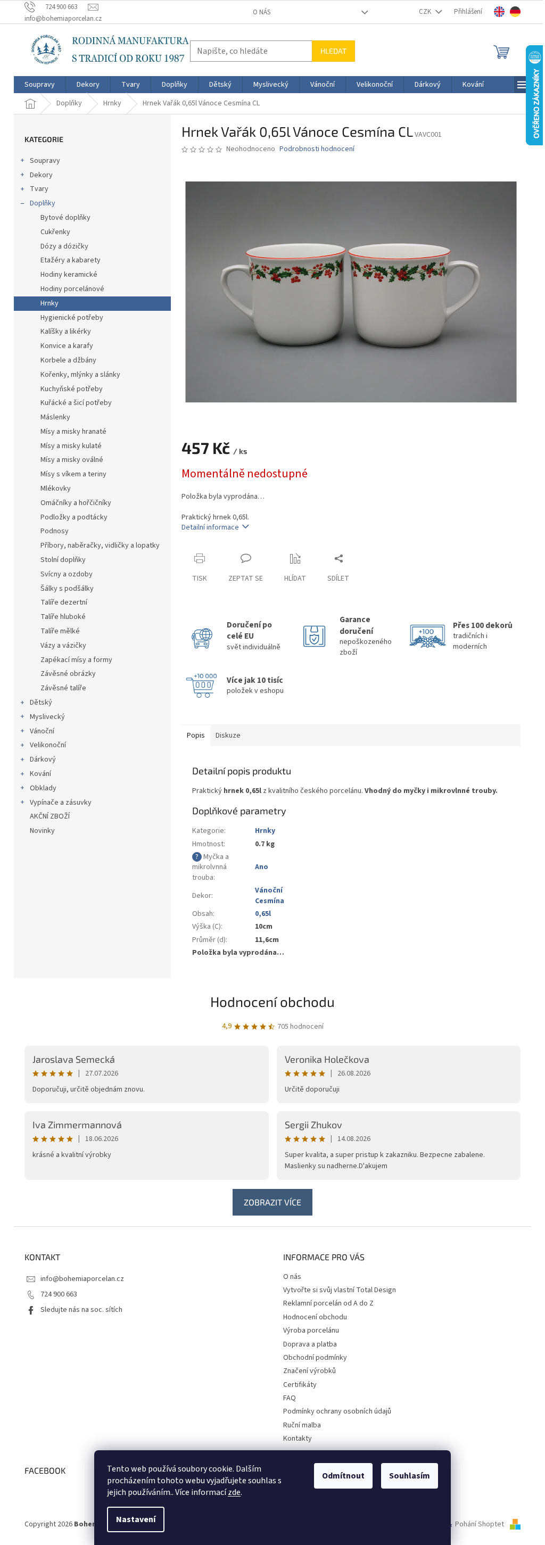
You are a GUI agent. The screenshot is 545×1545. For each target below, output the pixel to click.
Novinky (42, 830)
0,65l (263, 913)
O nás (261, 12)
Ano (261, 867)
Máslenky (55, 417)
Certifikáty (300, 1384)
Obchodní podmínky (315, 1357)
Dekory (41, 175)
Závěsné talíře (63, 688)
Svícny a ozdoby (66, 574)
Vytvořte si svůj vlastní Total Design (339, 1290)
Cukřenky (55, 232)
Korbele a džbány (68, 360)
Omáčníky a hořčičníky (75, 503)
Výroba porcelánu (311, 1330)
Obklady (43, 788)
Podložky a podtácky (74, 517)
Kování (40, 774)
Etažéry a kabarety (70, 260)
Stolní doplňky (63, 560)
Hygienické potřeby (71, 317)
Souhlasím (409, 1476)
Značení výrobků (309, 1371)
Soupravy (45, 160)
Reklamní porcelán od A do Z (328, 1303)
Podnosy (54, 531)
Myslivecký (47, 717)
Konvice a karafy (66, 346)
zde (234, 1492)
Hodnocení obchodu (272, 1001)
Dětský (41, 702)
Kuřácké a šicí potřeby (76, 403)
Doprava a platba (310, 1344)
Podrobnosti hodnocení (316, 149)
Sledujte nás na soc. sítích (81, 1309)
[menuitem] (39, 84)
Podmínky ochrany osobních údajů (337, 1411)
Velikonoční (48, 745)
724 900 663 (58, 1294)
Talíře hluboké (63, 617)
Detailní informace (210, 527)
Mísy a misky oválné (71, 460)
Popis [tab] (196, 735)
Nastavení (135, 1519)
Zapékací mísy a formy (76, 660)
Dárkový (43, 759)
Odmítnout (343, 1476)
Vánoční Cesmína (269, 895)
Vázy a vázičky (63, 645)
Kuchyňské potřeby (71, 389)
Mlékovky (55, 488)
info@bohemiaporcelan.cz (82, 1279)
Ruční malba (302, 1425)
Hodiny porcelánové (72, 289)
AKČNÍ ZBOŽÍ (50, 816)
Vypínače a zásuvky (61, 802)
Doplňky (42, 203)
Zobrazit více (272, 1202)
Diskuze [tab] (228, 735)
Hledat (333, 50)
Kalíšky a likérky (65, 331)
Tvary (39, 189)
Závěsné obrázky (68, 673)
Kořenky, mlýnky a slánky (80, 374)
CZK (426, 11)
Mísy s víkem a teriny (73, 474)
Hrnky (49, 303)
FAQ (289, 1398)
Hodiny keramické (68, 274)
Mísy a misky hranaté (73, 431)
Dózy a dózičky (64, 246)
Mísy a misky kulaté (71, 446)
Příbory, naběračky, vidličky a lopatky (100, 545)
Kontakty (297, 1438)
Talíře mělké (60, 631)
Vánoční (42, 731)
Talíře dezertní (63, 602)
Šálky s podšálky (67, 588)
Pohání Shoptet (480, 1524)
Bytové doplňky (65, 217)
